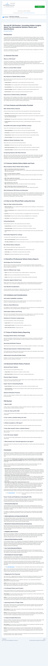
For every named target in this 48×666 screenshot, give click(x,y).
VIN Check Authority (14, 16)
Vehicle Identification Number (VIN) (9, 5)
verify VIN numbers (10, 566)
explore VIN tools (11, 492)
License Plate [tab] (12, 3)
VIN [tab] (7, 3)
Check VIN (40, 6)
